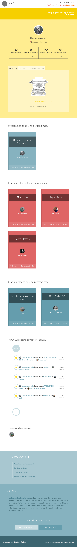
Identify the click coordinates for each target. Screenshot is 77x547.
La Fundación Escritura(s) (19, 498)
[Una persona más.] (38, 30)
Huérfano (22, 197)
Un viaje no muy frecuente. (22, 141)
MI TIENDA (47, 395)
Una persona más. (28, 357)
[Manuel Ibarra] (37, 360)
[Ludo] (54, 395)
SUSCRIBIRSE (51, 527)
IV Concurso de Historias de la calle (22, 167)
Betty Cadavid (55, 214)
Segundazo (56, 197)
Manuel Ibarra (42, 360)
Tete (22, 314)
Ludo (21, 398)
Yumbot (21, 379)
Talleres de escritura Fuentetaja (24, 476)
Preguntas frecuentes (21, 472)
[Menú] (5, 4)
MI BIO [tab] (14, 68)
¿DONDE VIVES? (56, 296)
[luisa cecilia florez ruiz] (28, 388)
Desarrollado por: (14, 542)
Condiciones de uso (20, 468)
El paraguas (47, 376)
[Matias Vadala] (53, 367)
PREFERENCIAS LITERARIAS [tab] (33, 68)
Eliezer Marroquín (56, 312)
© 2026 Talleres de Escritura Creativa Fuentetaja (59, 542)
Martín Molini (22, 255)
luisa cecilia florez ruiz (37, 388)
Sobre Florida (22, 239)
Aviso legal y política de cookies (24, 464)
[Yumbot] (55, 376)
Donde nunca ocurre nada (22, 297)
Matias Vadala (22, 214)
